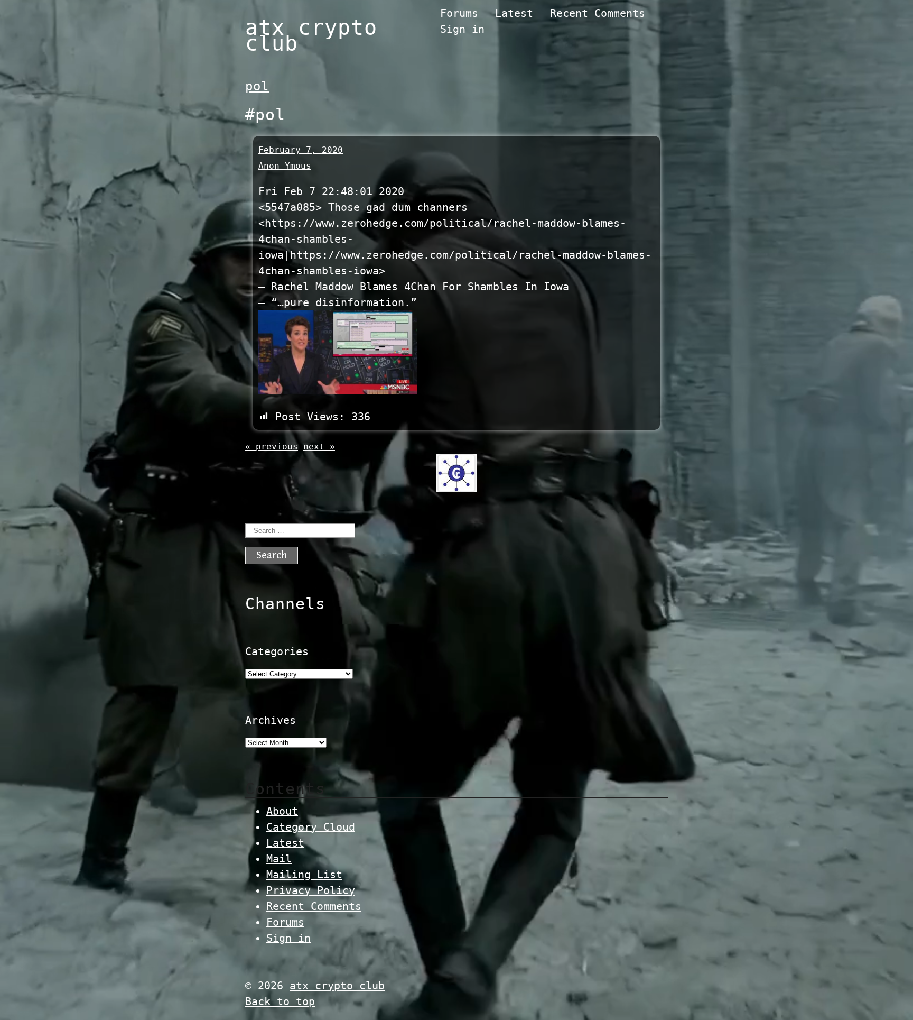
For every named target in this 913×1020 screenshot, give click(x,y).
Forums (459, 13)
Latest (514, 13)
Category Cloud (310, 827)
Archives (270, 720)
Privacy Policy (310, 890)
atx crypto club (311, 35)
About (282, 811)
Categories (277, 651)
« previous (271, 447)
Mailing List (304, 874)
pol (257, 86)
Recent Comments (597, 13)
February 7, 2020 (300, 150)
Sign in (462, 29)
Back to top (280, 1001)
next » (319, 447)
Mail (279, 858)
